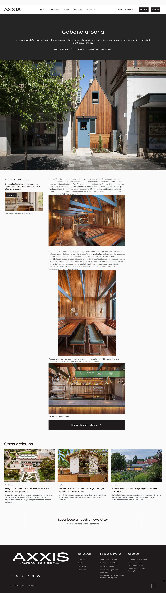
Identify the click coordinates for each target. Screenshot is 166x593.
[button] (101, 425)
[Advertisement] (146, 206)
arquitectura (79, 192)
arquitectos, (97, 254)
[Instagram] (18, 577)
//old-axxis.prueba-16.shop (59, 416)
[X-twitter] (23, 577)
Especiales (91, 9)
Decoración (77, 9)
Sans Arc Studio (100, 184)
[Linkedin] (34, 577)
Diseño (66, 9)
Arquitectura (54, 9)
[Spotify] (39, 577)
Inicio (42, 9)
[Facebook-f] (13, 577)
